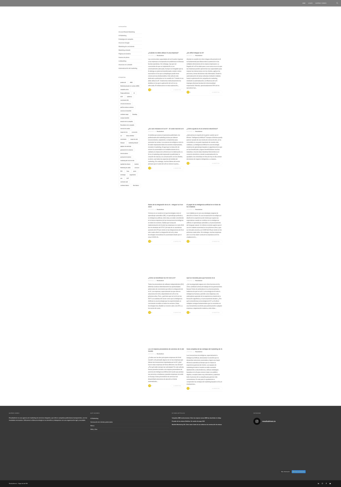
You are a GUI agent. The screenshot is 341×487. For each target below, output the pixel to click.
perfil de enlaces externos (127, 107)
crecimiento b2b (124, 100)
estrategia (122, 174)
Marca (92, 425)
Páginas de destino (125, 54)
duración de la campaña (126, 121)
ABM (303, 3)
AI (134, 93)
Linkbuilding (122, 61)
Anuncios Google (124, 43)
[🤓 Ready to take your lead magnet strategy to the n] (262, 433)
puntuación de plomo (125, 157)
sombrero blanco (124, 185)
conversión (134, 132)
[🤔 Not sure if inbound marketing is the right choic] (302, 433)
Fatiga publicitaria (124, 93)
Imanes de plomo (124, 57)
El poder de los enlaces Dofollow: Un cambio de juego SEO (188, 421)
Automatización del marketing (128, 68)
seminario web (124, 182)
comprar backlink (124, 118)
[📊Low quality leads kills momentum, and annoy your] (322, 448)
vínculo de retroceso (125, 103)
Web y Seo (93, 429)
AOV (121, 96)
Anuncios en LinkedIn (125, 64)
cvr (121, 135)
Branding (134, 114)
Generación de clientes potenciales (101, 422)
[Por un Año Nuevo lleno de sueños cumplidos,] (282, 448)
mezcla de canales (125, 128)
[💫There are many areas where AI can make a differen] (262, 448)
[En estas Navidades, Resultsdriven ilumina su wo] (262, 462)
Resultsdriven (160, 55)
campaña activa (124, 89)
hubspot (122, 142)
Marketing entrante (124, 50)
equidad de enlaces (125, 164)
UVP (127, 178)
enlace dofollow (130, 135)
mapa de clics (124, 132)
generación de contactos (126, 150)
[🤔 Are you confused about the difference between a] (282, 433)
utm (121, 178)
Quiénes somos (321, 3)
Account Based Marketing (127, 32)
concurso (137, 167)
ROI (121, 171)
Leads (310, 3)
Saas (128, 171)
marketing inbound (133, 142)
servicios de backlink (125, 111)
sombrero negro (124, 114)
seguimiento (133, 174)
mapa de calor (134, 139)
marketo (136, 164)
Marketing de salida (125, 167)
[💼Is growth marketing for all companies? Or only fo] (322, 433)
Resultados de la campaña (127, 125)
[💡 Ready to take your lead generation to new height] (302, 448)
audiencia (129, 96)
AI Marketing (122, 35)
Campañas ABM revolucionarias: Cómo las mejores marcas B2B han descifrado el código (196, 418)
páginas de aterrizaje (125, 146)
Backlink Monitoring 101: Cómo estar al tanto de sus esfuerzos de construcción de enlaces (197, 424)
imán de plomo (124, 153)
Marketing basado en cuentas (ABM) (129, 86)
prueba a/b (123, 82)
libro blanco (136, 185)
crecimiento (123, 139)
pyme (134, 171)
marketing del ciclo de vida (127, 160)
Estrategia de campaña (126, 39)
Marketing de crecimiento (126, 46)
